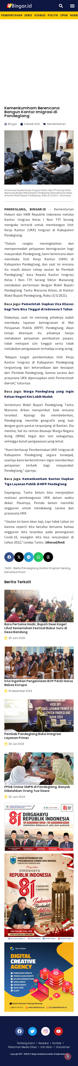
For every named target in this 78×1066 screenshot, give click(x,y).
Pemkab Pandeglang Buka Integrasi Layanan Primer (32, 736)
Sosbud (40, 15)
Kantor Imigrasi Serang (54, 568)
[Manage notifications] (67, 1056)
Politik (53, 15)
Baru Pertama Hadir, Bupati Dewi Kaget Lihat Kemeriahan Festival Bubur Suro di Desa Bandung (35, 628)
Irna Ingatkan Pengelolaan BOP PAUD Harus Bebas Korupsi (38, 683)
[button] (60, 5)
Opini (64, 15)
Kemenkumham (15, 572)
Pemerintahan (11, 15)
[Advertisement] (39, 60)
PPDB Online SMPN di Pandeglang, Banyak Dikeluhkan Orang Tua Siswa (37, 789)
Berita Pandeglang (25, 568)
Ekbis (28, 15)
